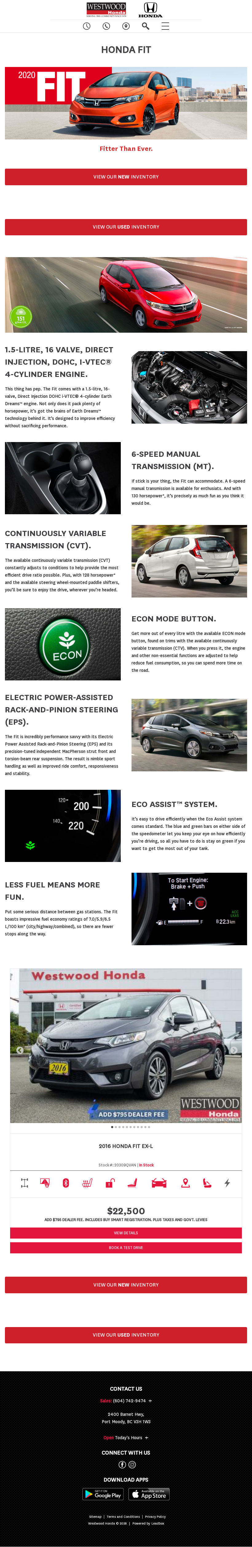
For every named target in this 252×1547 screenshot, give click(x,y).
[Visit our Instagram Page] (131, 1464)
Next (233, 1049)
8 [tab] (137, 1126)
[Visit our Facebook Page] (121, 1464)
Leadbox (158, 1523)
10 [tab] (144, 1126)
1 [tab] (111, 1126)
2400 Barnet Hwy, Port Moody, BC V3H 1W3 (126, 1418)
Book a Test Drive (126, 1247)
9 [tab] (140, 1126)
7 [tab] (133, 1126)
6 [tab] (129, 1126)
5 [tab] (126, 1126)
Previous (19, 1049)
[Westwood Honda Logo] (106, 9)
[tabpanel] (126, 1046)
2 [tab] (114, 1126)
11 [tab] (148, 1126)
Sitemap (95, 1517)
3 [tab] (118, 1126)
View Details (126, 1233)
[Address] (126, 26)
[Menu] (165, 26)
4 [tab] (122, 1126)
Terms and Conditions (123, 1517)
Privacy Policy (155, 1517)
